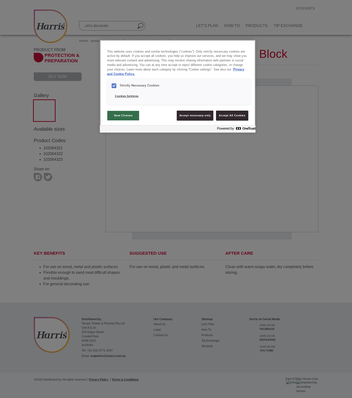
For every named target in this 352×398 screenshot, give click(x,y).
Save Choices (123, 115)
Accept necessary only (195, 115)
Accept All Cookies (232, 115)
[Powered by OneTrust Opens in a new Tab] (235, 130)
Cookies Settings (127, 96)
